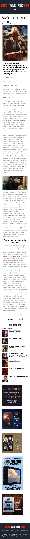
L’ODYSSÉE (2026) (15, 361)
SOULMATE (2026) (15, 331)
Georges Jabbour (23, 536)
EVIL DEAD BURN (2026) (17, 369)
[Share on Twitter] (15, 325)
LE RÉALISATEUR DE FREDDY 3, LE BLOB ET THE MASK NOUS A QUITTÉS (18, 355)
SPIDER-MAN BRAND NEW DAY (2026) (18, 347)
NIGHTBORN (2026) (15, 338)
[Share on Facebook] (10, 325)
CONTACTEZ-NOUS (8, 531)
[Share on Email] (19, 325)
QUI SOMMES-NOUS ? (21, 531)
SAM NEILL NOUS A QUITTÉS (18, 376)
